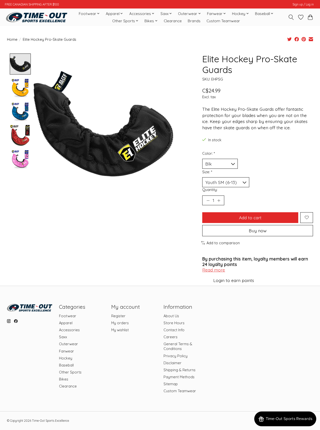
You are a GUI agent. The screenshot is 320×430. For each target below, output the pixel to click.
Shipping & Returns (180, 370)
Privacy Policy (176, 356)
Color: (208, 153)
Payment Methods (179, 376)
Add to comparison (223, 242)
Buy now (257, 230)
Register (118, 316)
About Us (171, 316)
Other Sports (70, 372)
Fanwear (66, 351)
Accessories (69, 330)
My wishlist (120, 330)
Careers (171, 336)
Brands (194, 20)
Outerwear (68, 344)
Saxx (63, 336)
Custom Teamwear (223, 20)
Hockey (65, 358)
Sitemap (171, 384)
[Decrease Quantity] (208, 200)
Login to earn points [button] (233, 280)
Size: (207, 172)
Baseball (66, 365)
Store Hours (174, 322)
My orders (120, 322)
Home (12, 39)
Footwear (67, 316)
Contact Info (174, 330)
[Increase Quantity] (218, 200)
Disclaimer (173, 362)
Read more (213, 269)
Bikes (63, 379)
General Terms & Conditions (178, 346)
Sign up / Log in (303, 4)
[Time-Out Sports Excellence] (36, 17)
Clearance (173, 20)
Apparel (65, 322)
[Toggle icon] (290, 17)
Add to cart (250, 217)
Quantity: (210, 189)
